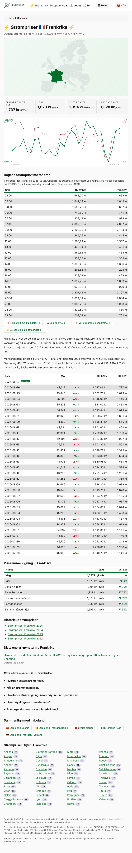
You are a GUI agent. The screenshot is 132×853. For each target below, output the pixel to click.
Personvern (68, 838)
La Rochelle (43, 773)
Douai (39, 760)
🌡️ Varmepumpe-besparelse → (93, 323)
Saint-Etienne (107, 764)
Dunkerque (42, 764)
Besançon (10, 777)
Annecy (8, 764)
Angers (8, 756)
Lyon (38, 799)
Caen (7, 790)
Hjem (9, 18)
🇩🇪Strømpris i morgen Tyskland (24, 734)
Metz (70, 751)
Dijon (39, 756)
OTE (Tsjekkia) (10, 830)
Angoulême (11, 760)
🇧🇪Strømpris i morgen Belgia (51, 727)
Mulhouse (73, 760)
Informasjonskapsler (85, 838)
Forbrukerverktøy (12, 841)
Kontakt (110, 838)
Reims (71, 803)
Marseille (41, 803)
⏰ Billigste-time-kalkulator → (23, 323)
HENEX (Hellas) (36, 830)
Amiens (8, 751)
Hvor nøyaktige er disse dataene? (29, 702)
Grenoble (41, 769)
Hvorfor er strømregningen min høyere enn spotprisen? (42, 695)
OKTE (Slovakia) (61, 833)
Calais (7, 795)
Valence (103, 799)
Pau (69, 790)
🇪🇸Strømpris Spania (17, 727)
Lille (38, 786)
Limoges (41, 790)
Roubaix (104, 756)
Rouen (103, 760)
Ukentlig (57, 838)
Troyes (103, 795)
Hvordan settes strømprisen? (25, 680)
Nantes (71, 769)
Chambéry (10, 803)
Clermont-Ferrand (46, 751)
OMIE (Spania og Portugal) (41, 833)
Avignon (9, 769)
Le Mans (41, 782)
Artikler (27, 838)
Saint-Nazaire (107, 769)
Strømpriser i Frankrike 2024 (25, 630)
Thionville (105, 777)
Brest (7, 786)
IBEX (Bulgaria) (100, 827)
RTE (40, 343)
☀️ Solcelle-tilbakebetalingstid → (25, 329)
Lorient (40, 795)
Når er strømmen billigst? (23, 687)
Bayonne (9, 773)
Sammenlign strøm (13, 838)
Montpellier (74, 756)
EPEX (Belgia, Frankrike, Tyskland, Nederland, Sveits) (69, 827)
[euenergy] (14, 5)
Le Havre (41, 777)
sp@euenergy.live (61, 822)
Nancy (71, 764)
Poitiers (71, 799)
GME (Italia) (23, 830)
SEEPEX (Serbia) (21, 833)
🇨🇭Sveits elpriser (84, 727)
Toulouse (104, 786)
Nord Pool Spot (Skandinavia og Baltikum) (78, 830)
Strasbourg (106, 773)
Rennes (103, 751)
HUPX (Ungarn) (51, 830)
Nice (70, 773)
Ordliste (37, 838)
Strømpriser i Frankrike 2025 (25, 625)
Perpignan (73, 795)
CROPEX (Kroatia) (116, 827)
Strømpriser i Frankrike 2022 (25, 638)
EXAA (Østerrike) (36, 827)
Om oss (101, 838)
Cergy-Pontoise (13, 799)
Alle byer (46, 838)
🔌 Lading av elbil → (57, 323)
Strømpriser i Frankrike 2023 (25, 634)
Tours (102, 790)
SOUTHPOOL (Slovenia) (81, 833)
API (24, 841)
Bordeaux (9, 782)
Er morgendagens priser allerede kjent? (32, 709)
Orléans (71, 782)
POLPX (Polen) (104, 830)
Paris (70, 786)
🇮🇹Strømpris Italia (111, 727)
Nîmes (71, 777)
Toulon (103, 782)
